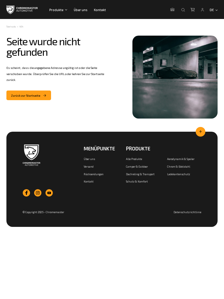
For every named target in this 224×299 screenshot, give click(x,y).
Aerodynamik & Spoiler (181, 159)
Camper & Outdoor (137, 166)
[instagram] (37, 193)
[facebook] (26, 193)
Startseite (11, 26)
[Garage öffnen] (173, 10)
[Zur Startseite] (31, 155)
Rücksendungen (94, 174)
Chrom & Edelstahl (178, 166)
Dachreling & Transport (140, 174)
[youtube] (49, 193)
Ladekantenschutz (178, 174)
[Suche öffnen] (183, 10)
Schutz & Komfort (137, 181)
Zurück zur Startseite (25, 95)
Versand (89, 166)
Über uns (80, 10)
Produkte (56, 10)
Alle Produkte (134, 159)
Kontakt (100, 10)
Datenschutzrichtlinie (187, 212)
